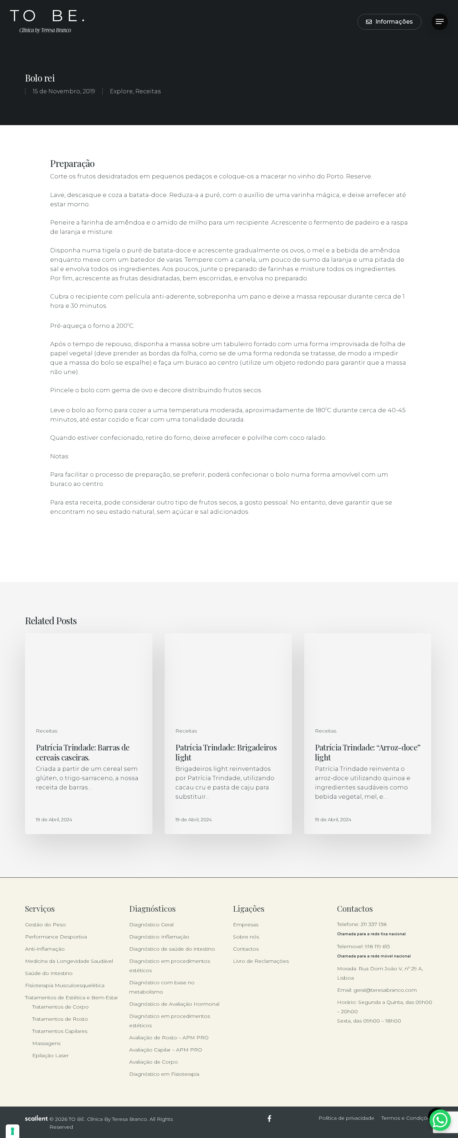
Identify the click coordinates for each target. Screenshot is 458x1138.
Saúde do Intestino (49, 973)
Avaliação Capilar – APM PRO (165, 1049)
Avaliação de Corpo (153, 1062)
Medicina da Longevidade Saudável (69, 961)
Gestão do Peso (45, 924)
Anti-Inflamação (45, 949)
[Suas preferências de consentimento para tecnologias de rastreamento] (12, 1131)
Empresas (245, 924)
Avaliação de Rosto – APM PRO (169, 1037)
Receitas (148, 91)
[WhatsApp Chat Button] (440, 1120)
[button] (440, 21)
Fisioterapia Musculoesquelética (64, 985)
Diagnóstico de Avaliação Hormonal (174, 1004)
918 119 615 (377, 946)
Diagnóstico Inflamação (159, 936)
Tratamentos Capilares (59, 1031)
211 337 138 (374, 924)
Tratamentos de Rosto (60, 1019)
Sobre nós (246, 936)
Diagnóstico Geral (151, 924)
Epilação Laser (50, 1055)
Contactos (246, 949)
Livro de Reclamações (261, 961)
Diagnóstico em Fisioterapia (164, 1074)
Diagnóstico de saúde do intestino (172, 949)
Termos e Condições (407, 1118)
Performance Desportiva (56, 936)
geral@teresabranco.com (385, 990)
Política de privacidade (346, 1118)
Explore (121, 91)
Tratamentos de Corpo (60, 1007)
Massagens (46, 1043)
